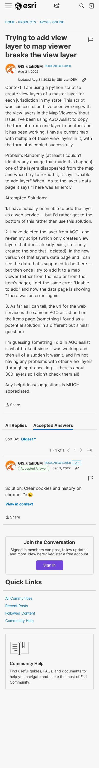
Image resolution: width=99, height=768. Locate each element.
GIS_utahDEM (30, 66)
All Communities (18, 598)
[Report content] (90, 40)
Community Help (19, 620)
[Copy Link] (84, 79)
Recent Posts (16, 605)
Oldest (27, 439)
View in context (19, 504)
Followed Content (20, 613)
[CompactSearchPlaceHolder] (82, 6)
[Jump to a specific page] (89, 450)
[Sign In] (91, 6)
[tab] (16, 425)
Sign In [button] (49, 565)
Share (12, 405)
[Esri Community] (26, 6)
